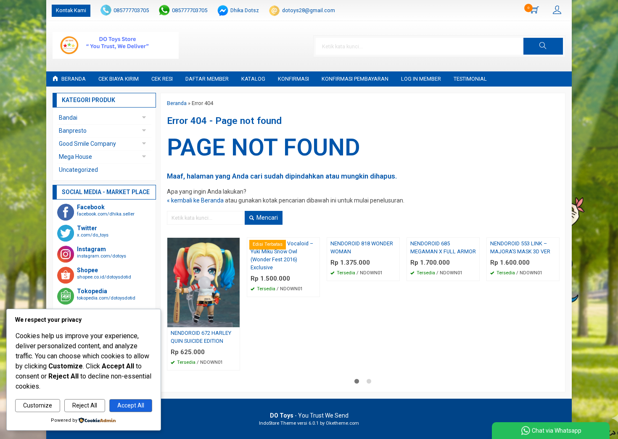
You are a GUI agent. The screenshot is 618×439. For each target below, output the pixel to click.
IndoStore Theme (277, 423)
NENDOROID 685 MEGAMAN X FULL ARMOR (443, 247)
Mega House (75, 156)
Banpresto (73, 130)
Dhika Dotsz (244, 10)
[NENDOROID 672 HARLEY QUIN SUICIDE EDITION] (203, 282)
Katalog (253, 79)
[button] (543, 46)
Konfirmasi (293, 79)
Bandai (68, 117)
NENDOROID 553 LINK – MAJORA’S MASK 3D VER (520, 247)
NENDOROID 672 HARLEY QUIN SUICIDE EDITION (201, 337)
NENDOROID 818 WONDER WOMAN (361, 247)
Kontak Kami (71, 10)
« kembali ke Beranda (195, 200)
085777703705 (131, 10)
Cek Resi (162, 79)
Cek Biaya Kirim (118, 79)
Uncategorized (78, 169)
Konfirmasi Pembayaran (355, 79)
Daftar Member (207, 79)
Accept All (130, 405)
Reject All (84, 405)
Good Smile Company (87, 143)
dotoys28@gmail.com (308, 10)
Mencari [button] (266, 217)
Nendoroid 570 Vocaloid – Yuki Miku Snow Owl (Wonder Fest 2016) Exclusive (282, 255)
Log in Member (421, 79)
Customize (37, 405)
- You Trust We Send (309, 415)
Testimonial (470, 79)
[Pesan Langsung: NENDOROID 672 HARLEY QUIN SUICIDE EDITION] (234, 320)
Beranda (73, 79)
